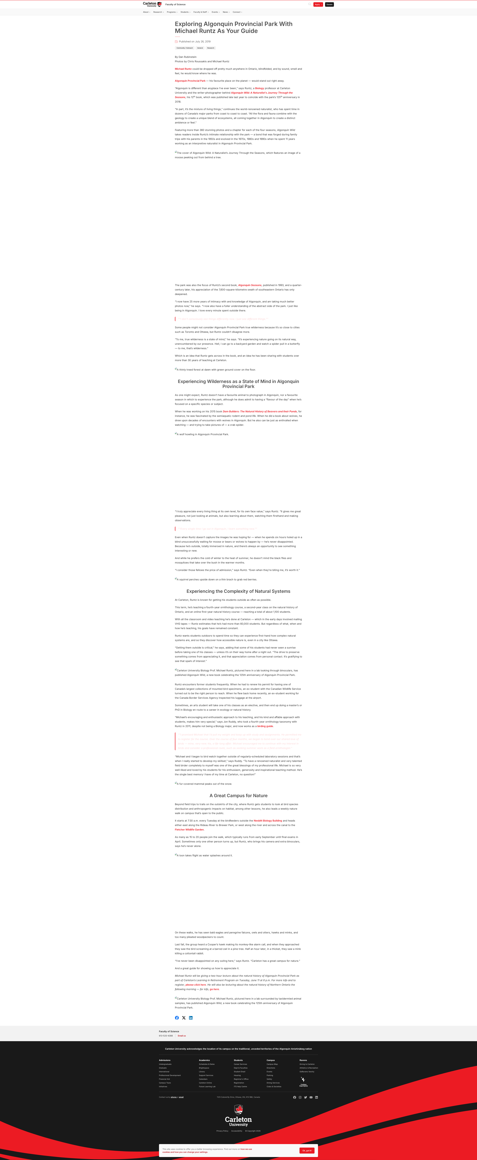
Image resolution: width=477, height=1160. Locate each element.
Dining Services (273, 1083)
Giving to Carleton (307, 1064)
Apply (317, 4)
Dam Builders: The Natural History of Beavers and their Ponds (260, 411)
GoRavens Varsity (307, 1072)
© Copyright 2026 (252, 1131)
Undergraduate (165, 1064)
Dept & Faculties (241, 1068)
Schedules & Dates (207, 1064)
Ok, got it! (307, 1150)
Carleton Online (205, 1083)
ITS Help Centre (240, 1086)
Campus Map (272, 1064)
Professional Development (170, 1075)
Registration (239, 1083)
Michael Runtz (183, 68)
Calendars (203, 1079)
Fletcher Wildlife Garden (189, 829)
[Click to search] (309, 4)
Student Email (239, 1072)
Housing (237, 1075)
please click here (196, 984)
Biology (259, 88)
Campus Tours (165, 1083)
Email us (182, 1035)
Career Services (240, 1064)
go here (214, 989)
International (164, 1072)
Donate (329, 4)
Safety (269, 1079)
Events (269, 1072)
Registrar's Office (241, 1079)
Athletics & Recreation (309, 1068)
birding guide (265, 726)
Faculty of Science (175, 4)
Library (202, 1072)
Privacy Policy (222, 1131)
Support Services (206, 1075)
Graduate (163, 1068)
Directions (271, 1068)
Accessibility (236, 1131)
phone (174, 1097)
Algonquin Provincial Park (190, 80)
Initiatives (163, 1086)
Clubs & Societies (274, 1086)
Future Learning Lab (207, 1086)
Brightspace (204, 1068)
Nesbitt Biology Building (268, 820)
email (181, 1097)
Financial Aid (164, 1079)
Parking (270, 1075)
